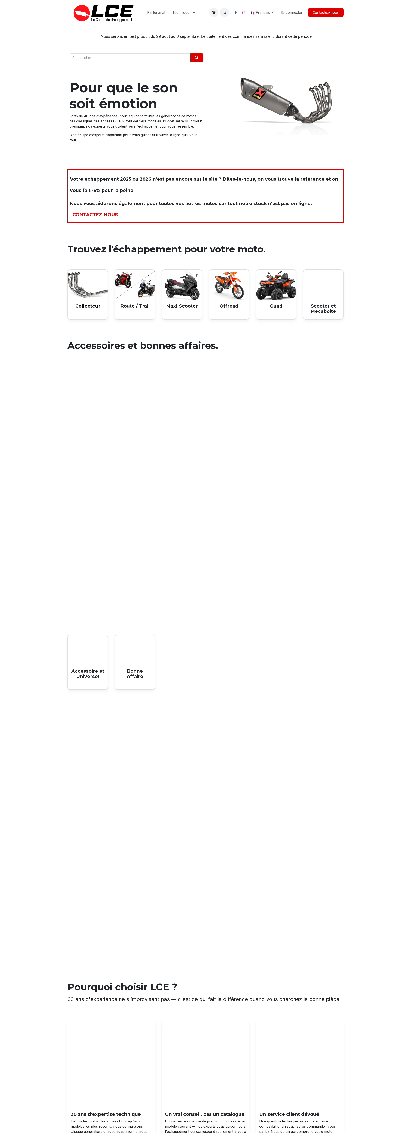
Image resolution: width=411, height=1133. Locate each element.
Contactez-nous (326, 12)
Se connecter (291, 12)
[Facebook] (235, 12)
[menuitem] (158, 12)
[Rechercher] (196, 57)
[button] (224, 12)
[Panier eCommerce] (213, 12)
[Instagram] (243, 12)
